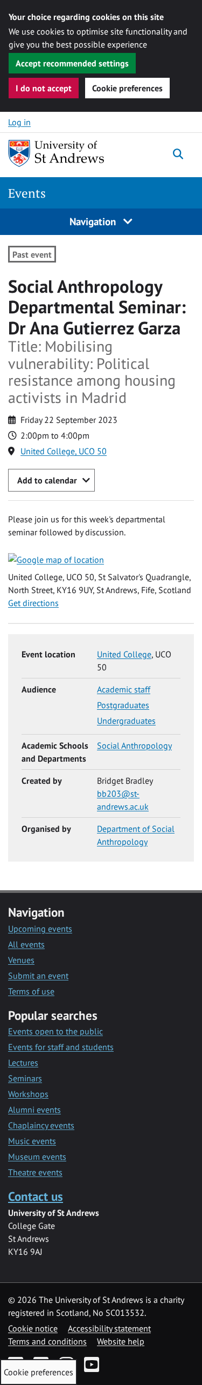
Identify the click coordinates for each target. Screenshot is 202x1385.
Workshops (28, 1093)
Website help (120, 1341)
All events (26, 944)
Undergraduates (126, 720)
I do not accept (44, 88)
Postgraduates (123, 705)
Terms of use (31, 991)
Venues (21, 959)
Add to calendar (47, 480)
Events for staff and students (61, 1046)
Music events (32, 1140)
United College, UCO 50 (63, 451)
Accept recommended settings (72, 63)
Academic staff (123, 689)
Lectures (23, 1062)
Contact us (35, 1196)
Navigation (94, 221)
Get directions (33, 602)
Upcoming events (40, 928)
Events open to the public (55, 1031)
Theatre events (35, 1172)
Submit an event (38, 975)
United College (124, 654)
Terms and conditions (47, 1341)
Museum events (37, 1156)
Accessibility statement (109, 1328)
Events (27, 193)
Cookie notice (33, 1328)
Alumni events (34, 1109)
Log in (19, 122)
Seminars (25, 1078)
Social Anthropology (134, 745)
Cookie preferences (127, 88)
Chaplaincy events (41, 1125)
